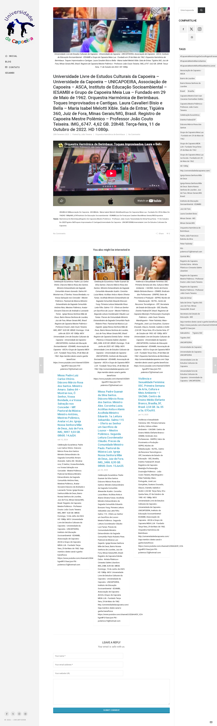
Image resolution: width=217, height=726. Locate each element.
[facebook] (6, 713)
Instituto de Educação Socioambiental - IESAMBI (190, 202)
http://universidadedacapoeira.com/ (195, 171)
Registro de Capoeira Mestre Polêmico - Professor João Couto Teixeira (191, 290)
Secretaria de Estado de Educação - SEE (190, 315)
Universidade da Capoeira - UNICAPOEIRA (191, 353)
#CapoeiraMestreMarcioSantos (193, 61)
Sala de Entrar (186, 298)
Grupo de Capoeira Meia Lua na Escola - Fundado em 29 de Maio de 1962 (191, 158)
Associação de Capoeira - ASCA (190, 72)
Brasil (182, 91)
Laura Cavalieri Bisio (188, 214)
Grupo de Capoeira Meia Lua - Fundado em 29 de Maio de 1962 (191, 135)
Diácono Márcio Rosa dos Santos (190, 126)
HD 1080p (184, 166)
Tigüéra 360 (185, 338)
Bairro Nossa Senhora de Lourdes (190, 84)
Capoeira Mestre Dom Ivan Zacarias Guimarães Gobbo (191, 97)
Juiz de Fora (185, 209)
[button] (201, 10)
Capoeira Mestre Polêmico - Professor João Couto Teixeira (191, 107)
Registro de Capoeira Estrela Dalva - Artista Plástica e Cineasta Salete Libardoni (191, 266)
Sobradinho (185, 333)
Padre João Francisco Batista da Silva (189, 237)
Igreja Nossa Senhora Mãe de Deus (191, 177)
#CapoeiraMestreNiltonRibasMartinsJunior (197, 66)
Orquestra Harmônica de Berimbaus (110, 134)
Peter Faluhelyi (186, 244)
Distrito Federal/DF (188, 120)
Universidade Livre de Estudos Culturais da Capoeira (189, 363)
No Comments (134, 134)
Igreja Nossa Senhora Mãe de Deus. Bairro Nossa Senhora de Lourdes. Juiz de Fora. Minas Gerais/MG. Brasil (191, 189)
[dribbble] (25, 713)
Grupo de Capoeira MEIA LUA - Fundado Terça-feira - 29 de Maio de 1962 (191, 147)
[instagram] (19, 713)
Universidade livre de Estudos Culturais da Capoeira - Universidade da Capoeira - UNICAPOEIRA (191, 376)
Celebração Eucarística (189, 115)
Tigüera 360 (197, 333)
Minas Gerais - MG (187, 218)
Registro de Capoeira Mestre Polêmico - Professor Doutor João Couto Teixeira (191, 279)
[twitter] (13, 713)
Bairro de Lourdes (187, 78)
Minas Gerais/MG (187, 223)
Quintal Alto (185, 256)
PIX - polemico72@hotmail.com (191, 250)
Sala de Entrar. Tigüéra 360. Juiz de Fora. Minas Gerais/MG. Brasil (191, 306)
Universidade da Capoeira (190, 347)
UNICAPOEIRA (186, 342)
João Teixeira (86, 134)
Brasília (191, 91)
